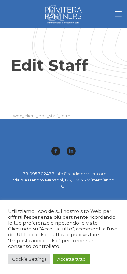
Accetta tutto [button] (71, 259)
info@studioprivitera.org (80, 173)
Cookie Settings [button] (29, 259)
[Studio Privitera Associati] (63, 13)
